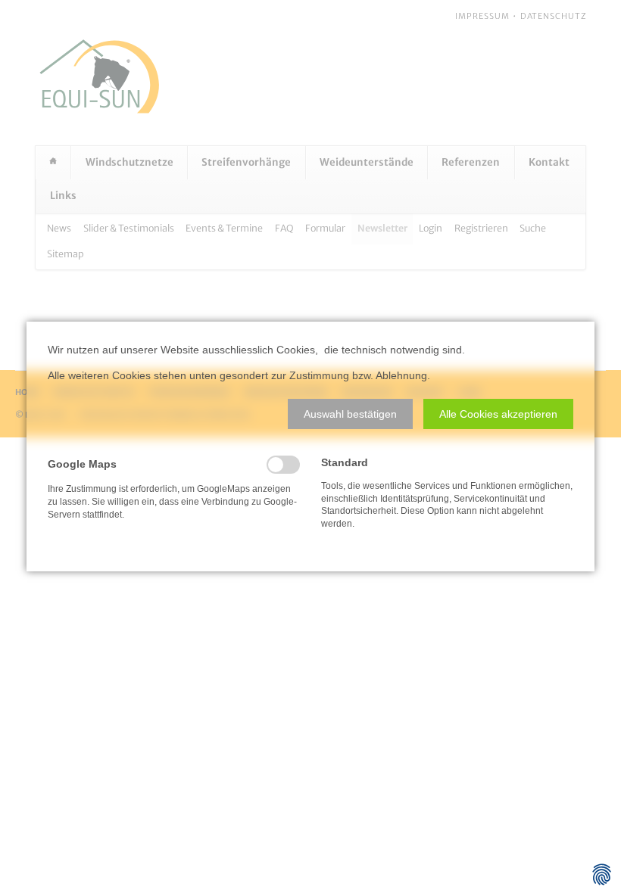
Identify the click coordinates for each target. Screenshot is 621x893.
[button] (350, 414)
